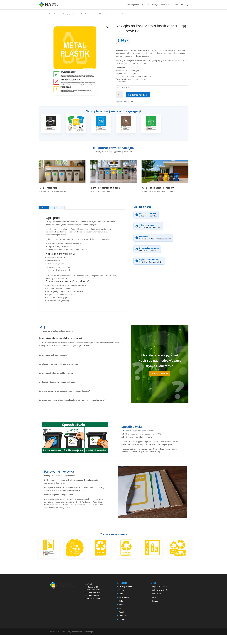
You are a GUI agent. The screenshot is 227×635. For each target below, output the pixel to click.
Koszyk (155, 5)
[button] (107, 27)
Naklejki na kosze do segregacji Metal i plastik (66, 14)
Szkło (121, 601)
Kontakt (145, 5)
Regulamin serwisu (159, 586)
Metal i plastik (124, 597)
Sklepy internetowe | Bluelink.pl (79, 631)
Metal (121, 594)
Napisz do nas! (160, 373)
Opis (44, 207)
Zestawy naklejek (125, 586)
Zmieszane (123, 615)
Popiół (121, 612)
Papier (121, 604)
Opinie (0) (57, 207)
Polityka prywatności (160, 590)
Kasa (154, 597)
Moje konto (166, 5)
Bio (120, 608)
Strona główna (133, 5)
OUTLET (122, 619)
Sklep (176, 5)
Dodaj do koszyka (138, 94)
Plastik (121, 590)
